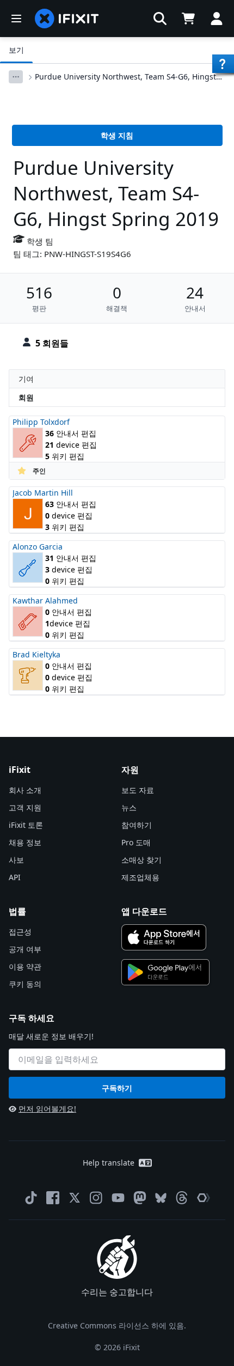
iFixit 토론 (26, 825)
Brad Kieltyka (36, 654)
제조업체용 (140, 877)
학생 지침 (117, 135)
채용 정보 (25, 842)
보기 (16, 50)
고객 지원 (25, 807)
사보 (16, 860)
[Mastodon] (139, 1197)
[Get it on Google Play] (165, 972)
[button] (160, 18)
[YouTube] (118, 1197)
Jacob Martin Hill (43, 492)
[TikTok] (31, 1197)
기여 (26, 379)
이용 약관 (25, 966)
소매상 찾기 (141, 860)
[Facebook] (52, 1197)
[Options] (16, 76)
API (15, 877)
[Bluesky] (161, 1198)
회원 (26, 397)
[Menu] (16, 18)
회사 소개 (25, 790)
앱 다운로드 (144, 911)
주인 (39, 470)
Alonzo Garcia (38, 546)
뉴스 (129, 807)
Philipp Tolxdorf (41, 422)
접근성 (20, 931)
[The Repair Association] (203, 1197)
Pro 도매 (136, 842)
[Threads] (181, 1197)
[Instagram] (96, 1197)
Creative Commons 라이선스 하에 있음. (117, 1325)
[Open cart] (188, 18)
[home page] (67, 18)
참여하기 (136, 825)
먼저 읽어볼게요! (47, 1108)
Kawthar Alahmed (45, 600)
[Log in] (216, 18)
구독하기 (117, 1088)
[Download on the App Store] (163, 937)
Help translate (108, 1162)
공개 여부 (25, 949)
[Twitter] (74, 1197)
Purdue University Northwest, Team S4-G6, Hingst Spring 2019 (125, 76)
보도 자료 (137, 790)
